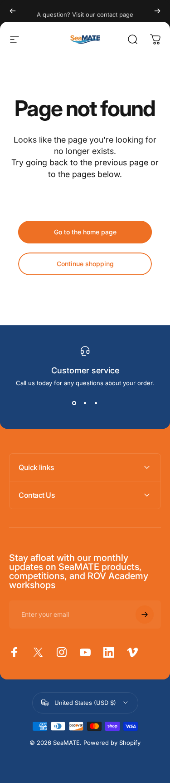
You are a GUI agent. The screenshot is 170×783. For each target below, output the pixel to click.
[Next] (157, 11)
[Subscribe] (145, 614)
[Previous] (13, 11)
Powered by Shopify (112, 742)
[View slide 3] (96, 402)
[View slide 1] (74, 402)
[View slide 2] (85, 402)
